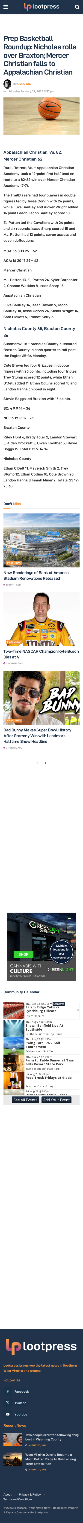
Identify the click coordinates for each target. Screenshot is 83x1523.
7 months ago (14, 748)
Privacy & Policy (30, 1494)
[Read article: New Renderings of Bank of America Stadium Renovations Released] (41, 540)
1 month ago (13, 585)
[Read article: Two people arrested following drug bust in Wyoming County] (12, 1439)
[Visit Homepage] (41, 6)
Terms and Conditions (18, 1499)
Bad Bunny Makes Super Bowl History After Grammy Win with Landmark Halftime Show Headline (37, 736)
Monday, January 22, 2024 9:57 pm (32, 91)
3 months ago (14, 663)
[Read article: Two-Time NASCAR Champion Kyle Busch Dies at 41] (41, 619)
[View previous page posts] (37, 763)
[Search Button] (77, 7)
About (7, 1494)
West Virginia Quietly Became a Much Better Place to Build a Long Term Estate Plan (50, 1459)
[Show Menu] (5, 7)
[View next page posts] (45, 763)
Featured (14, 563)
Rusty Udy (24, 83)
